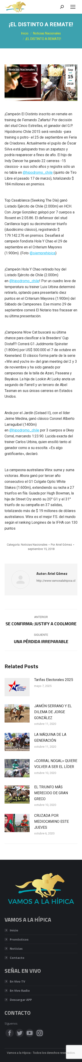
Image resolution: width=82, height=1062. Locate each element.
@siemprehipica (42, 253)
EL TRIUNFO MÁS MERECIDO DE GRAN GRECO (51, 793)
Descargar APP (21, 1000)
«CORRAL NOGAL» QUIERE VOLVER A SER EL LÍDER (55, 764)
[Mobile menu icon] (72, 6)
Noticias (16, 948)
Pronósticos (19, 939)
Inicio (14, 930)
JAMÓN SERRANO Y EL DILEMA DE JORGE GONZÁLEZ (53, 712)
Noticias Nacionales (22, 69)
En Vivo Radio (20, 990)
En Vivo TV (17, 981)
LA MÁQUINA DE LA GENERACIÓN (50, 737)
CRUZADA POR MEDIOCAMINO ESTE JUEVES (51, 821)
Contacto (17, 958)
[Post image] (17, 687)
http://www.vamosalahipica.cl (55, 580)
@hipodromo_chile (38, 172)
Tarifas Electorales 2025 (53, 680)
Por (61, 544)
